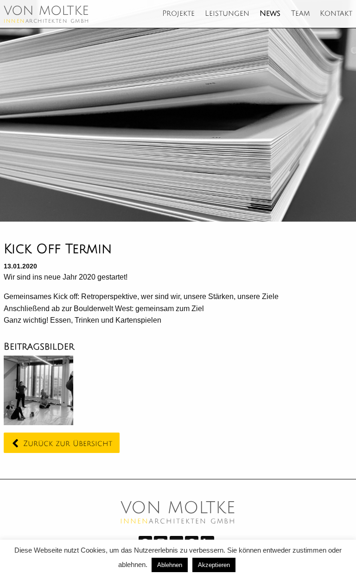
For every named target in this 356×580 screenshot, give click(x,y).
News (270, 14)
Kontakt (336, 14)
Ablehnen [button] (169, 564)
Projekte (178, 14)
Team (300, 14)
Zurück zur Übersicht (67, 444)
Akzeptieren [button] (214, 564)
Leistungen (227, 14)
